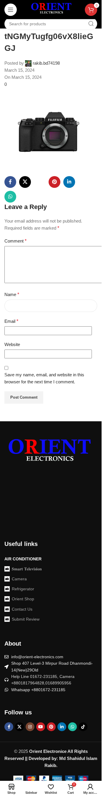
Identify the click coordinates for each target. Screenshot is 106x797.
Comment (15, 240)
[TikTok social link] (83, 726)
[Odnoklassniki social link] (84, 182)
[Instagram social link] (30, 726)
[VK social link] (25, 197)
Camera (19, 579)
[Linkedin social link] (69, 182)
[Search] (91, 24)
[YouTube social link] (40, 726)
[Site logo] (50, 9)
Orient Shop (23, 599)
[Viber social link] (54, 197)
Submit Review (25, 619)
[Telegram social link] (40, 197)
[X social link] (25, 182)
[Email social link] (40, 182)
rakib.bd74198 (46, 63)
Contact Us (22, 609)
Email (11, 321)
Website (12, 344)
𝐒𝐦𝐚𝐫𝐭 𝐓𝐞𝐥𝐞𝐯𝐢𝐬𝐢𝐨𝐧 (27, 569)
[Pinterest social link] (54, 182)
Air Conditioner (23, 559)
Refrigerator (23, 589)
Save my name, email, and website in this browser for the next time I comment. (44, 378)
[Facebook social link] (10, 182)
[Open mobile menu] (10, 10)
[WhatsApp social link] (10, 197)
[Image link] (48, 452)
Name (11, 294)
